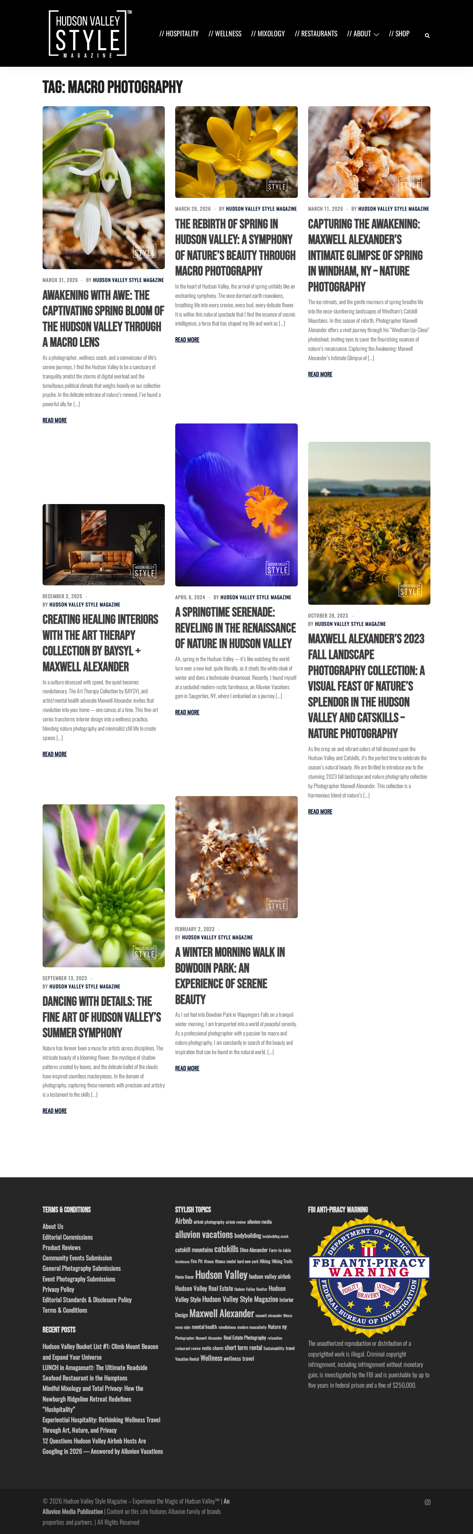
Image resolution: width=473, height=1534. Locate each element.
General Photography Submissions (82, 1267)
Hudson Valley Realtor (250, 1289)
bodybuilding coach (275, 1236)
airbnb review (236, 1222)
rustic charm (212, 1347)
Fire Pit (197, 1261)
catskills (226, 1248)
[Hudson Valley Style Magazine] (89, 32)
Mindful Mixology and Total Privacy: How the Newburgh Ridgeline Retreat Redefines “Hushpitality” (93, 1398)
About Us (53, 1226)
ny (284, 1326)
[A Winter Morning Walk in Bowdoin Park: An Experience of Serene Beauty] (236, 857)
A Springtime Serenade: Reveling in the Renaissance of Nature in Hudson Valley (235, 628)
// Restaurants (316, 33)
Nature (274, 1326)
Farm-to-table (280, 1250)
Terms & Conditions (65, 1309)
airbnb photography (209, 1221)
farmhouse (182, 1261)
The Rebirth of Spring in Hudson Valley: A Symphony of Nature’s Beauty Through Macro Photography (235, 248)
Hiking (265, 1261)
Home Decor (184, 1276)
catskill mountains (194, 1249)
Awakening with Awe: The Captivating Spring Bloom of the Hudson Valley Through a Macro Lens (103, 319)
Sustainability (274, 1348)
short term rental (243, 1347)
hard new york (247, 1261)
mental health (204, 1326)
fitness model (225, 1261)
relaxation (275, 1338)
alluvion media (259, 1221)
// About (359, 33)
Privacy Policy (58, 1289)
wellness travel (239, 1358)
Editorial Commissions (68, 1236)
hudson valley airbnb (270, 1276)
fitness (209, 1261)
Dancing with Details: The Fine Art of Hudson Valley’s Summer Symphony (102, 1017)
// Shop (399, 33)
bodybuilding (247, 1235)
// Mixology (268, 33)
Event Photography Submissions (79, 1278)
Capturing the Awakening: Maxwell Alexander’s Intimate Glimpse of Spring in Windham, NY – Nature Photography (365, 256)
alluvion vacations (204, 1233)
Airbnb (183, 1220)
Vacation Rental (187, 1359)
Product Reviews (62, 1247)
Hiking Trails (282, 1261)
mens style (182, 1327)
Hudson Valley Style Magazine (128, 279)
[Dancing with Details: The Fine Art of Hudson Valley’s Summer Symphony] (104, 885)
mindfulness (227, 1327)
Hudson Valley (221, 1274)
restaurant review (187, 1348)
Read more (55, 420)
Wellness (211, 1358)
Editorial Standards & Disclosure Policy (87, 1299)
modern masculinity (252, 1327)
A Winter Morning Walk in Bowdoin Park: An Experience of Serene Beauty (230, 976)
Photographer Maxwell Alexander (198, 1338)
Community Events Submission (77, 1257)
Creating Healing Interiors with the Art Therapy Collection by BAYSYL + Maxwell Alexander (100, 643)
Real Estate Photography (245, 1337)
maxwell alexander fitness (274, 1315)
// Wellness (224, 33)
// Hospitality (179, 33)
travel (290, 1348)
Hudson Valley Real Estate (204, 1288)
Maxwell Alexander (221, 1313)
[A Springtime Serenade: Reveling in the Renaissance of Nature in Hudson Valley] (236, 504)
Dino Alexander (254, 1249)
